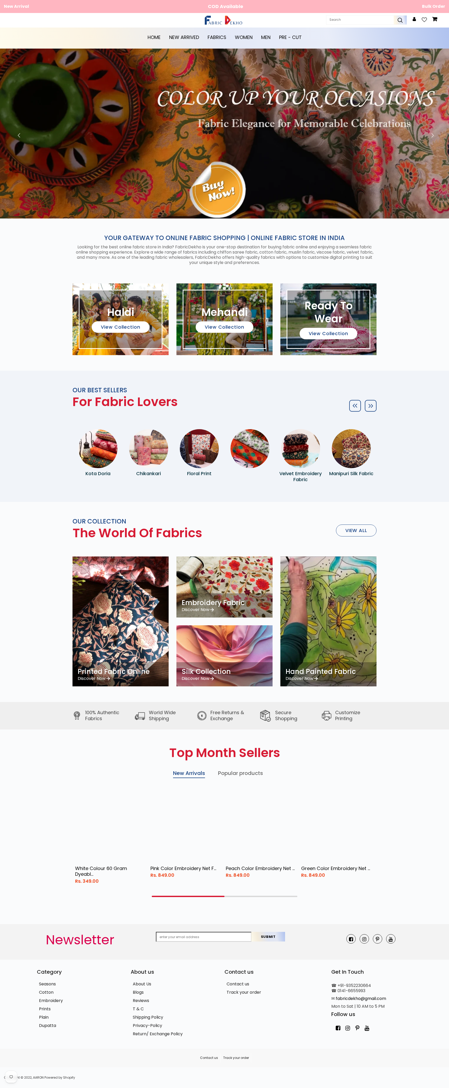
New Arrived (184, 37)
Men (265, 37)
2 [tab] (260, 896)
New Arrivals (189, 773)
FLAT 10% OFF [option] (225, 6)
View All (356, 530)
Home (154, 37)
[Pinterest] (377, 939)
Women (244, 37)
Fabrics (217, 37)
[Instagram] (364, 939)
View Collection (120, 327)
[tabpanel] (110, 839)
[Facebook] (351, 939)
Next (431, 133)
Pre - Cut (290, 37)
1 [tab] (188, 896)
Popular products (240, 773)
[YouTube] (390, 939)
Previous (17, 133)
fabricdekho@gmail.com (361, 998)
